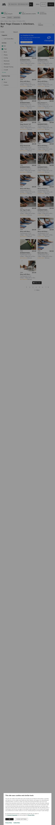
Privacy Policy (31, 815)
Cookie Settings (21, 819)
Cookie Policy (16, 822)
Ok (9, 819)
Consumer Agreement (12, 815)
